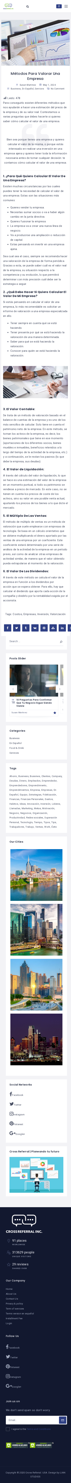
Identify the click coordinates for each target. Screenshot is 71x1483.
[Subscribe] (62, 1420)
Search (58, 641)
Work (47, 826)
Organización (40, 813)
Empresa (35, 790)
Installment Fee (14, 1318)
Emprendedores (18, 785)
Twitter (17, 1104)
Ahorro (13, 776)
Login (9, 1323)
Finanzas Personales (32, 799)
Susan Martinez (19, 712)
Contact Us (12, 1298)
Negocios (25, 813)
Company (57, 776)
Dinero (23, 780)
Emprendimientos (19, 790)
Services (39, 88)
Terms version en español (20, 1313)
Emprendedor (49, 780)
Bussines (35, 776)
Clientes (46, 776)
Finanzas (14, 799)
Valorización (58, 614)
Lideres (56, 804)
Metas (37, 808)
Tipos (47, 822)
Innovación (33, 804)
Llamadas (14, 808)
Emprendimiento (38, 785)
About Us (11, 1293)
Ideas (23, 804)
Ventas (39, 826)
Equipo (24, 794)
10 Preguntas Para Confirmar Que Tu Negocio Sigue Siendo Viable (34, 702)
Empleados (34, 780)
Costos (17, 614)
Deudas (13, 780)
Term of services (15, 1308)
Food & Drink (16, 748)
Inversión (43, 614)
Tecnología (26, 822)
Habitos (13, 804)
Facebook (17, 1095)
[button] (13, 689)
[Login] (59, 6)
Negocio (14, 813)
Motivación (48, 808)
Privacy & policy (14, 1303)
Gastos (49, 799)
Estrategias (35, 794)
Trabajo (29, 826)
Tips (53, 822)
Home (9, 1289)
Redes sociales (34, 817)
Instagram (19, 1114)
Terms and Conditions (39, 1429)
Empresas (29, 614)
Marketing (27, 808)
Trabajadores (16, 826)
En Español (28, 88)
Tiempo (38, 822)
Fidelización (49, 794)
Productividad (17, 817)
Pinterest (18, 1124)
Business (16, 88)
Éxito (54, 826)
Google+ (20, 1134)
